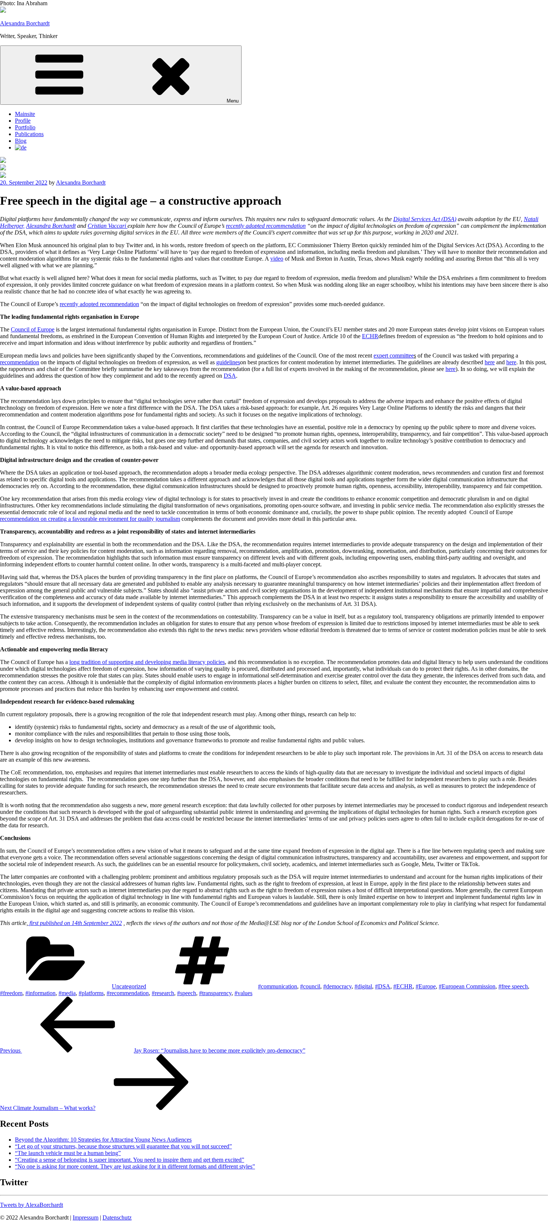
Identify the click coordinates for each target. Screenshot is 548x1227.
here (490, 362)
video (276, 258)
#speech (186, 993)
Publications (29, 134)
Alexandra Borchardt (25, 23)
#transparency (215, 993)
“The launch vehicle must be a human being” (68, 1153)
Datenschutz (117, 1217)
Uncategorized (129, 986)
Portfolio (25, 127)
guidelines (228, 362)
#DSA (382, 986)
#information (40, 993)
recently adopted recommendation (266, 226)
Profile (23, 120)
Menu (233, 101)
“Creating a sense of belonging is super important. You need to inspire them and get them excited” (129, 1160)
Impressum (85, 1217)
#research (163, 993)
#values (243, 993)
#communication (277, 986)
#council (310, 986)
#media (67, 993)
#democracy (337, 986)
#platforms (91, 993)
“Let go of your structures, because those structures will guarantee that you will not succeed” (123, 1146)
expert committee (394, 355)
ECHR (370, 336)
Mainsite (25, 114)
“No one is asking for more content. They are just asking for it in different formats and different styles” (135, 1166)
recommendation (19, 362)
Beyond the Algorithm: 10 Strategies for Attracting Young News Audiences (103, 1139)
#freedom (11, 993)
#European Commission (467, 986)
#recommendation (128, 993)
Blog (20, 141)
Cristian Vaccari (107, 226)
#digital (363, 986)
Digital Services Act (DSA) (424, 219)
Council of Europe (32, 329)
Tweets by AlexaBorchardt (31, 1205)
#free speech (513, 986)
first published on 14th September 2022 (75, 923)
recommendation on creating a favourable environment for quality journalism (90, 519)
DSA (230, 375)
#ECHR (403, 986)
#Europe (426, 986)
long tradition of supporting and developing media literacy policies (147, 662)
